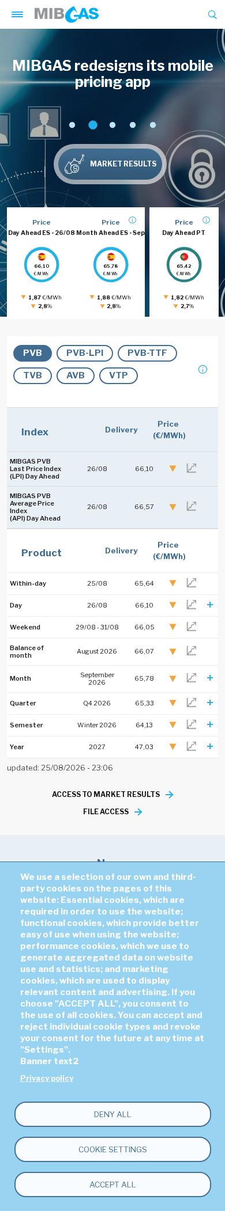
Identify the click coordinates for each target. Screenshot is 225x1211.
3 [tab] (112, 125)
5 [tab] (152, 125)
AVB (75, 375)
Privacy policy (46, 1078)
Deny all (113, 1114)
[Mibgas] (67, 14)
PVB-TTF (147, 353)
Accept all (112, 1184)
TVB (32, 375)
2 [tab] (92, 125)
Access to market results (106, 794)
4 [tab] (132, 125)
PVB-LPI (84, 353)
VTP (118, 375)
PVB (32, 353)
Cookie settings (112, 1149)
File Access (106, 811)
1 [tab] (72, 125)
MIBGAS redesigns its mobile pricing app (112, 74)
